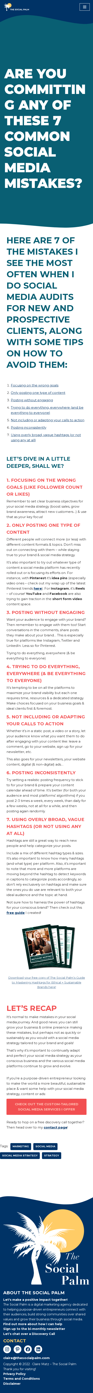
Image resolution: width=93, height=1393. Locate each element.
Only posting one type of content (38, 393)
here (38, 588)
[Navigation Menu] (85, 7)
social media (45, 1146)
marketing (21, 1146)
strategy (51, 1155)
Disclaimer (12, 1384)
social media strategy (20, 1155)
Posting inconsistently (28, 427)
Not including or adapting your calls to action (47, 420)
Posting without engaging (32, 400)
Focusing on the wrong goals (34, 385)
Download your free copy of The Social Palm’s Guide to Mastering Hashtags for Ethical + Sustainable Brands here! (46, 982)
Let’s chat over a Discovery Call (29, 1334)
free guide (15, 913)
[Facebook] (28, 1349)
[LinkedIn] (38, 1349)
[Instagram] (7, 1349)
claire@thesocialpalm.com (26, 1358)
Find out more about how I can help (32, 1324)
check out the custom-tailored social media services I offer (46, 1106)
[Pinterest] (17, 1349)
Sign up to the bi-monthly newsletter (34, 1329)
